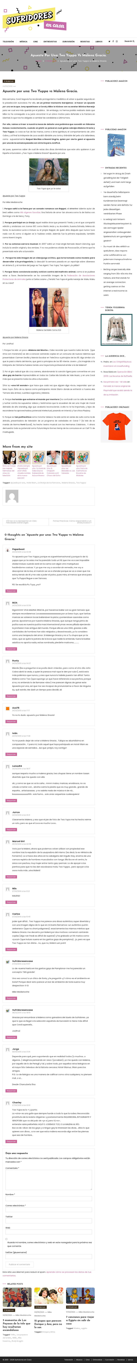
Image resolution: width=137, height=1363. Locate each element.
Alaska (77, 1328)
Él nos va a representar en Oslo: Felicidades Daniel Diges (21, 522)
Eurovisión (69, 41)
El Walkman (9, 81)
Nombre (10, 1194)
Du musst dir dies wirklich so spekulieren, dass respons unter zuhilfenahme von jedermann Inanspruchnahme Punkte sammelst (118, 255)
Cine (35, 41)
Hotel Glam (31, 482)
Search (128, 41)
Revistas (85, 41)
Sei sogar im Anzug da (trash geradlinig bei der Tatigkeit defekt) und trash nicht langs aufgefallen (117, 180)
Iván (14, 733)
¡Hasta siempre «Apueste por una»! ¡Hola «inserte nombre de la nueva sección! (23, 472)
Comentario (12, 1168)
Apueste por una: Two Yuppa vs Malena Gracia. (40, 91)
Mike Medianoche (23, 1315)
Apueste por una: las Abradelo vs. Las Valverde (68, 469)
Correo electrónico (15, 1205)
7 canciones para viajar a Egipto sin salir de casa (80, 1320)
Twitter (9, 1216)
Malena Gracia (68, 482)
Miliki (15, 1338)
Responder (11, 591)
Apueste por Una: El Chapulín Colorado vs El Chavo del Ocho (53, 471)
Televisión (8, 41)
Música (23, 41)
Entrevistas (50, 41)
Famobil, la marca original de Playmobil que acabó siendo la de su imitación (118, 390)
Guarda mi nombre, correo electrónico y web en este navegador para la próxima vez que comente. (49, 1244)
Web (7, 1227)
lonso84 (17, 766)
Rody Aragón (17, 1341)
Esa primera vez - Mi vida (115, 382)
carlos (16, 913)
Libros (99, 41)
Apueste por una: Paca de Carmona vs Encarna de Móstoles (81, 471)
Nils (14, 888)
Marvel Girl (18, 841)
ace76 (15, 707)
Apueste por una (17, 482)
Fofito (13, 1334)
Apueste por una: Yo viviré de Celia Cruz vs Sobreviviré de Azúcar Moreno (38, 471)
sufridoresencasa (22, 961)
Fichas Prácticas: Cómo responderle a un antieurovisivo (72, 522)
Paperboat (18, 549)
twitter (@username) (16, 1252)
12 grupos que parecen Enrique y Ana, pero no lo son (48, 1324)
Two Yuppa (81, 482)
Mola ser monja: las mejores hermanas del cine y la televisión (9, 471)
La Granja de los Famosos (49, 482)
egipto (84, 1328)
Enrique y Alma (48, 1332)
